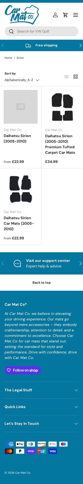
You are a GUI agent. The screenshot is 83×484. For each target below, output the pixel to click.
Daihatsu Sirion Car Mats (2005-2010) (19, 223)
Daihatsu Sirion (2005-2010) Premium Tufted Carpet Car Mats (60, 144)
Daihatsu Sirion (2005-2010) (17, 138)
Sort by (10, 73)
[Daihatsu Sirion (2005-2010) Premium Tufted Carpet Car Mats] (62, 107)
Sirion (20, 58)
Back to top (42, 282)
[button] (65, 15)
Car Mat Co (22, 473)
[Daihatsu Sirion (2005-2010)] (21, 107)
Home (8, 58)
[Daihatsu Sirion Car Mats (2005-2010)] (21, 189)
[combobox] (41, 31)
